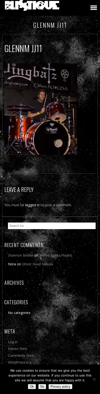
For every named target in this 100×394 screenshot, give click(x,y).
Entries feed (17, 348)
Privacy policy (60, 386)
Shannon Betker (20, 255)
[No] (94, 379)
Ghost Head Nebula (37, 264)
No (42, 386)
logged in (32, 205)
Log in (13, 342)
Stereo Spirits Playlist (55, 255)
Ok (32, 386)
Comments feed (20, 355)
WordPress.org (19, 362)
